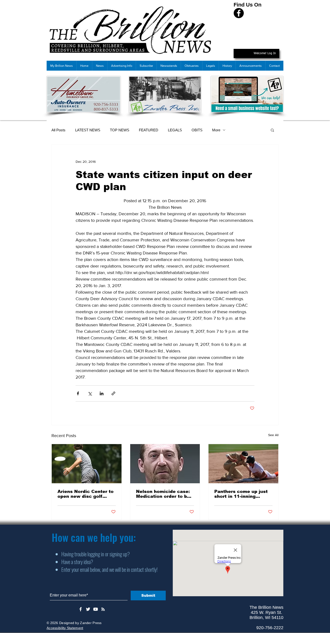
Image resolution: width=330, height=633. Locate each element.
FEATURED (148, 130)
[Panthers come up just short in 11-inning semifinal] (243, 463)
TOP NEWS (119, 130)
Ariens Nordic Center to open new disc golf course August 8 (85, 494)
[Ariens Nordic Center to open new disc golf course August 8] (87, 463)
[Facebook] (239, 13)
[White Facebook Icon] (80, 609)
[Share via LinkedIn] (101, 393)
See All (273, 435)
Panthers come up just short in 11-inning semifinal (241, 494)
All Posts (58, 130)
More (216, 130)
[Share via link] (113, 393)
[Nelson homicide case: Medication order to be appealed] (165, 463)
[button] (272, 130)
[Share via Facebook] (78, 393)
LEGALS (175, 130)
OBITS (197, 130)
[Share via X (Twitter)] (89, 393)
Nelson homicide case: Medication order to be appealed (163, 494)
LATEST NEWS (87, 130)
